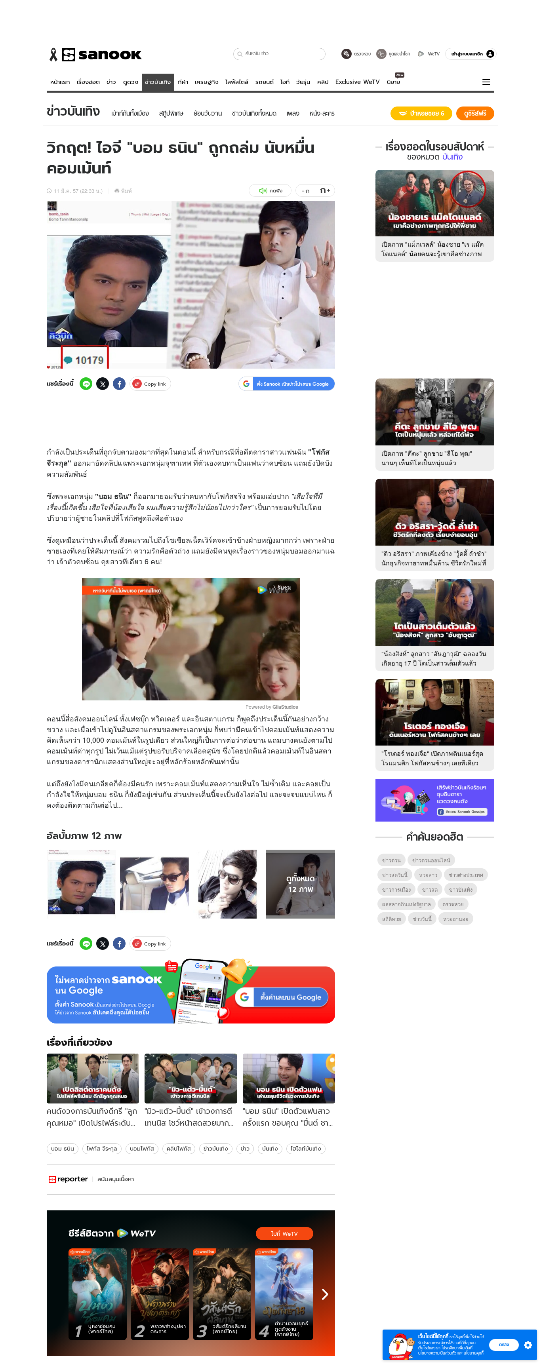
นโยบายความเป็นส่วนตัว (437, 1353)
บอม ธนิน (62, 1149)
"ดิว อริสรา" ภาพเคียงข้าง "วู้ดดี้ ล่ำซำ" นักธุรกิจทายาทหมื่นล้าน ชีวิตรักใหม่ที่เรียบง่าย (434, 563)
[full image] (81, 884)
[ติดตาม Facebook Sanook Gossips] (434, 799)
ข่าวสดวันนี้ (395, 875)
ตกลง (504, 1344)
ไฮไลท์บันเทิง (306, 1149)
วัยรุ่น (303, 82)
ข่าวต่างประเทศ (466, 875)
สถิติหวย (391, 919)
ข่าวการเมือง (396, 889)
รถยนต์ (264, 82)
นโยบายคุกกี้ (474, 1353)
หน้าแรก (60, 82)
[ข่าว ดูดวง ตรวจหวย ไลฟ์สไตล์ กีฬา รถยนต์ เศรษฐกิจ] (94, 55)
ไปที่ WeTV (284, 1234)
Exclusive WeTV (357, 82)
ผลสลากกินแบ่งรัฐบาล (406, 904)
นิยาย (393, 82)
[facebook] (119, 383)
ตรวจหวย (453, 904)
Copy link (155, 383)
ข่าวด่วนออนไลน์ (431, 860)
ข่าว (111, 82)
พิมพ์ (126, 190)
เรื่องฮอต (88, 82)
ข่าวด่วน (391, 860)
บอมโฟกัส (142, 1149)
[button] (240, 54)
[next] (325, 1294)
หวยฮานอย (456, 919)
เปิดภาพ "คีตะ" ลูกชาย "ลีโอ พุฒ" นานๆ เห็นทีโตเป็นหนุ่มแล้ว (426, 458)
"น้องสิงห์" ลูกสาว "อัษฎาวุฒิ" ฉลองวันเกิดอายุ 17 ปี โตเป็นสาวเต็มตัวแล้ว (433, 658)
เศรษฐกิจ (207, 82)
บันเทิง (270, 1149)
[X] (102, 383)
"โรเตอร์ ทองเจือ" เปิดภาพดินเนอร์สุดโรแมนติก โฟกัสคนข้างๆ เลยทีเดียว (432, 758)
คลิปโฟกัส (179, 1149)
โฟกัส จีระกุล (102, 1149)
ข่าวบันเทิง (158, 82)
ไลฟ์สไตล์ (236, 82)
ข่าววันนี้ (422, 919)
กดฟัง (276, 190)
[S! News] (68, 1179)
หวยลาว (428, 875)
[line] (86, 383)
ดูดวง (130, 82)
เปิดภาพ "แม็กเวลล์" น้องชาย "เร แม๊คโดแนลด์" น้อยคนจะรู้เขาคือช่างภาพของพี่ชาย (432, 254)
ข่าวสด (430, 889)
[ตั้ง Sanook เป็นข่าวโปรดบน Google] (191, 991)
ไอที (285, 82)
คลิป (323, 82)
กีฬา (183, 82)
